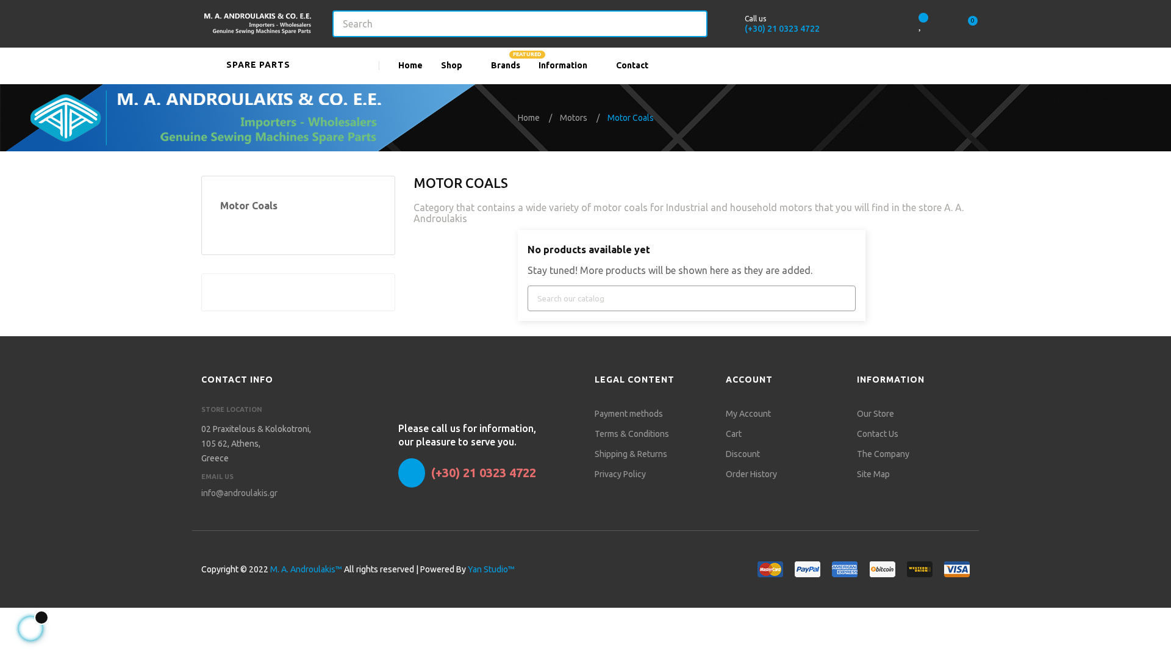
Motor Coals (249, 205)
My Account (748, 414)
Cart (734, 434)
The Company (883, 454)
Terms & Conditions (632, 434)
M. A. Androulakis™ (306, 569)
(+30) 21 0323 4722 (782, 29)
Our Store (875, 414)
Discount (743, 454)
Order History (751, 474)
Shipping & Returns (631, 454)
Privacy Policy (620, 474)
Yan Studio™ (491, 569)
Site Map (873, 474)
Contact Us (877, 434)
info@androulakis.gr (239, 493)
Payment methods (629, 414)
